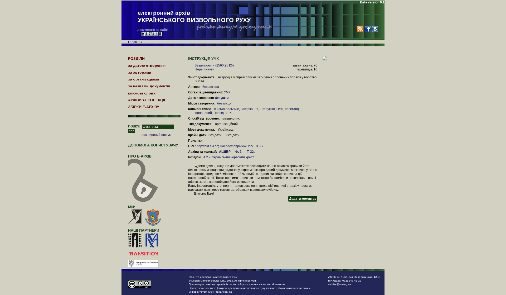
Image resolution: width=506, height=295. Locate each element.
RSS (360, 29)
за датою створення (147, 65)
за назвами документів (149, 86)
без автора (210, 87)
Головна (134, 42)
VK (375, 29)
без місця (224, 103)
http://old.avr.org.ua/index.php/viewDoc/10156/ (230, 146)
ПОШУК (134, 126)
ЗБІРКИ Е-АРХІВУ (143, 107)
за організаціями (143, 79)
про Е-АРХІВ (140, 156)
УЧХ (227, 92)
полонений (203, 113)
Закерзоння (249, 109)
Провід (218, 113)
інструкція (267, 109)
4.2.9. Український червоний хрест (228, 157)
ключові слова (141, 93)
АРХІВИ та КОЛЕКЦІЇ (146, 100)
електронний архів (194, 16)
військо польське (226, 109)
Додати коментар (302, 199)
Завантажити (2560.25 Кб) (214, 65)
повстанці (292, 109)
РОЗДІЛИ (136, 58)
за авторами (139, 72)
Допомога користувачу (153, 145)
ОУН (279, 109)
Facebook (367, 29)
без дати (222, 98)
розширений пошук (156, 135)
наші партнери (143, 230)
